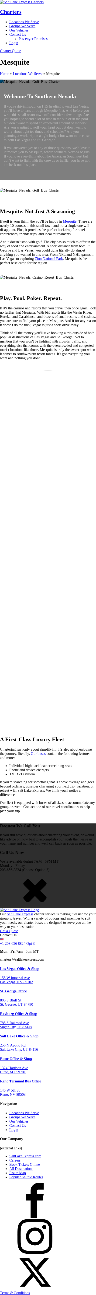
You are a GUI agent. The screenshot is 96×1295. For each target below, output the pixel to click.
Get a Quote (9, 931)
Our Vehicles (18, 30)
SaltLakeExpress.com (25, 1156)
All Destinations (21, 1169)
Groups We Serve (22, 26)
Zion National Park (49, 259)
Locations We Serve (24, 22)
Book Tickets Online (24, 1164)
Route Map (17, 1173)
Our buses (38, 754)
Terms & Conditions (15, 1293)
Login (13, 43)
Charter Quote (10, 51)
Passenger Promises (33, 39)
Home (4, 74)
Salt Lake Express (20, 914)
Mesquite (69, 221)
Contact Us (17, 34)
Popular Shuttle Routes (26, 1177)
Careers (15, 1160)
